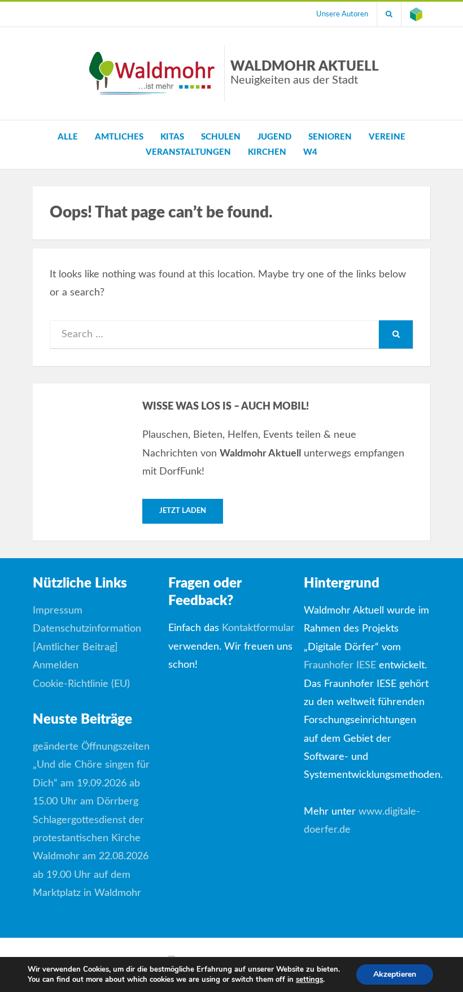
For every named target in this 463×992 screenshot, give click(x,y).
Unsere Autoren (342, 14)
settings (309, 979)
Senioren (330, 137)
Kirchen (267, 152)
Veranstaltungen (188, 152)
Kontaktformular (258, 628)
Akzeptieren (394, 974)
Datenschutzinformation (87, 629)
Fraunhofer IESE (340, 665)
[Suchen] (389, 14)
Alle (68, 137)
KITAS (172, 137)
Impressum (57, 611)
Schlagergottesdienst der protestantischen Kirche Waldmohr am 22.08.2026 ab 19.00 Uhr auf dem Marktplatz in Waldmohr (90, 857)
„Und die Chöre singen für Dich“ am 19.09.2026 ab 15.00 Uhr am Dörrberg (91, 783)
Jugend (274, 137)
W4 (310, 152)
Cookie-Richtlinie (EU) (81, 684)
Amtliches (119, 137)
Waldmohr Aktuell (304, 73)
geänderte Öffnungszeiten (91, 747)
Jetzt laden (182, 511)
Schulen (221, 137)
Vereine (387, 137)
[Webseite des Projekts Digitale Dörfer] (416, 14)
